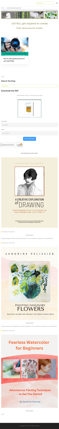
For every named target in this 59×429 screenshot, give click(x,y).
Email (2, 129)
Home (2, 8)
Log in (2, 76)
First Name (4, 121)
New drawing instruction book (29, 153)
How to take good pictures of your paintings (14, 60)
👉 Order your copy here (7, 231)
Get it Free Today (29, 138)
